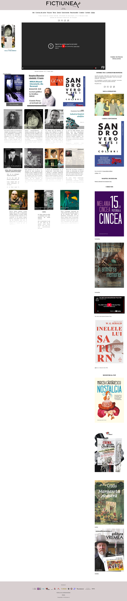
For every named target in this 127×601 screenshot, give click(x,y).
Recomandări (74, 12)
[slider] (57, 68)
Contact (87, 12)
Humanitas (97, 238)
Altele (93, 12)
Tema (54, 12)
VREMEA (97, 573)
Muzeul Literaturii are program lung (103, 181)
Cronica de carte (41, 12)
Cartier (96, 527)
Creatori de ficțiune (116, 57)
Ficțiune (49, 12)
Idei (33, 12)
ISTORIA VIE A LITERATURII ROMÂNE (109, 72)
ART (96, 367)
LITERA (96, 173)
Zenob (59, 12)
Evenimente (65, 12)
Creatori (81, 12)
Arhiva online (116, 58)
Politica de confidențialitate (63, 592)
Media (63, 594)
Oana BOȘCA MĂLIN (107, 171)
